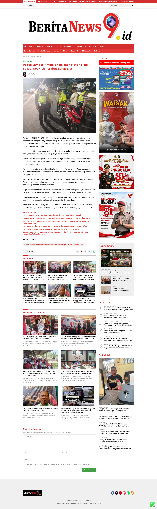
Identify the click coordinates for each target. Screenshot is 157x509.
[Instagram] (124, 493)
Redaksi (88, 501)
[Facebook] (112, 493)
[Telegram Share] (90, 251)
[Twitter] (116, 493)
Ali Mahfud (30, 73)
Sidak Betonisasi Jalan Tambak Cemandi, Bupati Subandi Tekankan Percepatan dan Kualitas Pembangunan (40, 2)
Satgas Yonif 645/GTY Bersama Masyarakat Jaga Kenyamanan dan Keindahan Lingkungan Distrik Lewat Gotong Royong (121, 289)
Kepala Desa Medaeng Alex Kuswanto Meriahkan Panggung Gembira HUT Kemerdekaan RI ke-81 (57, 218)
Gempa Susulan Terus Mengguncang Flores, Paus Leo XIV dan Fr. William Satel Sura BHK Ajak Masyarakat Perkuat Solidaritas (56, 233)
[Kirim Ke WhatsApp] (94, 251)
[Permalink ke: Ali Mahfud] (24, 74)
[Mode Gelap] (133, 5)
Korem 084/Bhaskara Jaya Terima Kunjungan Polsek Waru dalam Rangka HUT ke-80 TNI (118, 339)
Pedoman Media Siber (75, 501)
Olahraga (67, 46)
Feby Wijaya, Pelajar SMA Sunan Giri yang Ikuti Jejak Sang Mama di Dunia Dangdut (52, 215)
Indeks (30, 5)
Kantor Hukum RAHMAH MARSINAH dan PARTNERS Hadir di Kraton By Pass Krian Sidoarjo (118, 309)
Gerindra (97, 51)
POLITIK (49, 46)
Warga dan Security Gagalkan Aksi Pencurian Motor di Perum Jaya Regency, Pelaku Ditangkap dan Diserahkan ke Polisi (115, 410)
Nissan (65, 51)
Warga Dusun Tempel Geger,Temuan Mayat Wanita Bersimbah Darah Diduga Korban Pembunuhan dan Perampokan (114, 432)
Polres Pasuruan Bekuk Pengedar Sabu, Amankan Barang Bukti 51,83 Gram (113, 440)
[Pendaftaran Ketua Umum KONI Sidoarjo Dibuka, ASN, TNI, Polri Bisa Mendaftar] (59, 290)
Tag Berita (78, 46)
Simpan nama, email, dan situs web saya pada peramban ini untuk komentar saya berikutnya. (57, 464)
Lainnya (101, 46)
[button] (129, 5)
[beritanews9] (78, 26)
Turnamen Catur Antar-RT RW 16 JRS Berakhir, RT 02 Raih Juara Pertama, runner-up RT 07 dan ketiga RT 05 (122, 279)
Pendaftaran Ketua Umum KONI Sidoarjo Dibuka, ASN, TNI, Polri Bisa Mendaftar (51, 229)
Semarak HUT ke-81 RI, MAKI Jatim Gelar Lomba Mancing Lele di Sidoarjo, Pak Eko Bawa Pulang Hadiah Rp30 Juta (57, 222)
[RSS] (132, 493)
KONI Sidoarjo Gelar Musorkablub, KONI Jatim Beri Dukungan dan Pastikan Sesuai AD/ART (55, 226)
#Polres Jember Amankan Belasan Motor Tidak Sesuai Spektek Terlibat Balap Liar (53, 245)
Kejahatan (56, 51)
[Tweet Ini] (81, 251)
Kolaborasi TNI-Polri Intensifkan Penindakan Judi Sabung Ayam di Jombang (116, 316)
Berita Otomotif (90, 46)
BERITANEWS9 (27, 61)
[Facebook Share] (77, 251)
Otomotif (58, 46)
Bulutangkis (75, 51)
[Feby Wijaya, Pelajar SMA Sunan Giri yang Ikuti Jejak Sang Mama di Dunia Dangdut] (34, 267)
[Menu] (24, 5)
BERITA (31, 46)
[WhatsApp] (128, 493)
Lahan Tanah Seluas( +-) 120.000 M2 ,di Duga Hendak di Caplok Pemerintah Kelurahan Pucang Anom (118, 347)
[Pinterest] (120, 493)
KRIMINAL (40, 46)
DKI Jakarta (86, 51)
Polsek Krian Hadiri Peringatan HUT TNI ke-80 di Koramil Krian (118, 332)
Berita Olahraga (44, 51)
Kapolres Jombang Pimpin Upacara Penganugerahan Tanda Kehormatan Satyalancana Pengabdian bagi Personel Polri (118, 324)
